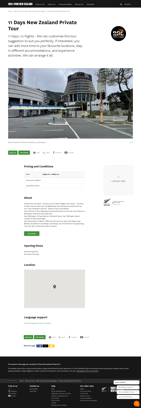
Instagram (14, 391)
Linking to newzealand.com (59, 396)
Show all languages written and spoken (37, 323)
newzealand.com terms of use (87, 371)
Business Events (85, 396)
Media (82, 389)
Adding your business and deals (61, 393)
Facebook (13, 393)
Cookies (53, 403)
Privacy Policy (55, 400)
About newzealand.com (58, 391)
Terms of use (55, 398)
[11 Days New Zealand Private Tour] (118, 33)
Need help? (33, 391)
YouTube (13, 396)
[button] (40, 4)
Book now (13, 153)
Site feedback (34, 389)
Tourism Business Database (88, 400)
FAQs (52, 389)
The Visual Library (85, 391)
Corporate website (86, 398)
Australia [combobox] (127, 4)
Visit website (24, 153)
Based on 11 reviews (116, 204)
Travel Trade (84, 393)
